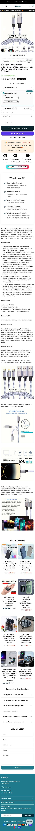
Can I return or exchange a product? (13, 705)
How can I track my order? (10, 711)
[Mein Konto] (29, 6)
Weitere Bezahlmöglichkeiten (17, 137)
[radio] (17, 87)
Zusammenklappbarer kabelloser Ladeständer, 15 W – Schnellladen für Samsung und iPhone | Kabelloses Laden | (9, 674)
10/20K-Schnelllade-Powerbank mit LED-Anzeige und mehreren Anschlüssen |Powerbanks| (25, 566)
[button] (32, 6)
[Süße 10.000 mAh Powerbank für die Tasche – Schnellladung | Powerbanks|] (9, 587)
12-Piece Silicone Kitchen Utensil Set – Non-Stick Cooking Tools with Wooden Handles (9, 638)
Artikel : (7, 113)
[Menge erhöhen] (11, 123)
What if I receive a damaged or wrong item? (15, 716)
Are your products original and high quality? (15, 700)
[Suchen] (6, 6)
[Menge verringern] (3, 123)
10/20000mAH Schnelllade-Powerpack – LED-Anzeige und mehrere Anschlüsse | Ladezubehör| (9, 566)
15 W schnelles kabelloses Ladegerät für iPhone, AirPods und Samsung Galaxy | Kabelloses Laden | (25, 638)
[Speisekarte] (3, 6)
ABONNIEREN (27, 815)
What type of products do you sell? (13, 694)
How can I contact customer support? (13, 722)
